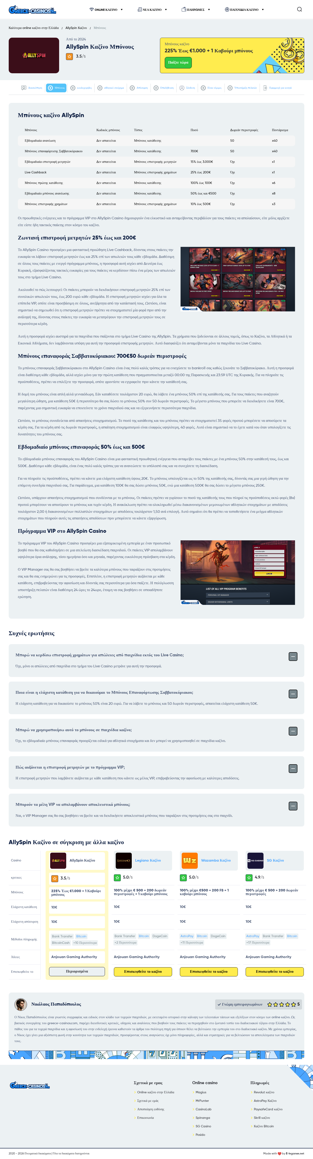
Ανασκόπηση (34, 88)
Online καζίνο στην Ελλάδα (155, 1092)
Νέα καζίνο (152, 9)
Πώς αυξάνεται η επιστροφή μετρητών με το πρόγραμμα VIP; (70, 767)
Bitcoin (81, 936)
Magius (201, 1092)
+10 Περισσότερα (85, 943)
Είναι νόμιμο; (214, 88)
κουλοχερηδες (84, 88)
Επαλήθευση (167, 88)
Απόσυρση (142, 88)
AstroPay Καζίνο (265, 1101)
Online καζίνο (106, 9)
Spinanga (203, 1118)
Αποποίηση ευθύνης (150, 1109)
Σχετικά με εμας (148, 1083)
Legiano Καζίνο (148, 861)
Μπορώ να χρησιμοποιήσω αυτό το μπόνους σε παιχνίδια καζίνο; (74, 730)
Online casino (205, 1083)
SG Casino (203, 1126)
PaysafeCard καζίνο (268, 1109)
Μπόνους (59, 88)
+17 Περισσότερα (257, 942)
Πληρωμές (195, 9)
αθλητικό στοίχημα (114, 88)
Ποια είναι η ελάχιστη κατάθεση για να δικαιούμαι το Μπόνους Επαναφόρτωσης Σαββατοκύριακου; (104, 693)
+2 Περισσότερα (125, 942)
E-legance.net (295, 1153)
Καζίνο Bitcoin (264, 1126)
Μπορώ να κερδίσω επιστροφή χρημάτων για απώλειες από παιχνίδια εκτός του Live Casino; (100, 655)
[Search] (299, 9)
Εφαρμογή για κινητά (280, 88)
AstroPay (187, 936)
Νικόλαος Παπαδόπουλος (56, 1004)
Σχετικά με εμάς (148, 1101)
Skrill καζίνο (262, 1118)
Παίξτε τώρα (178, 63)
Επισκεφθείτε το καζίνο (143, 972)
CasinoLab (203, 1109)
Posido (200, 1134)
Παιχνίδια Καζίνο (244, 9)
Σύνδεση (190, 88)
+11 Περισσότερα (192, 942)
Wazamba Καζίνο (216, 861)
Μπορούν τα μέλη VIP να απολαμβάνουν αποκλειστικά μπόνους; (73, 805)
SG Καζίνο (275, 861)
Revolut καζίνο (264, 1092)
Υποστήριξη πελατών (245, 88)
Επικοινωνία (145, 1118)
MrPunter (202, 1101)
